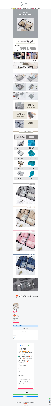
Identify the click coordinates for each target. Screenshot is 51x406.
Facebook (22, 345)
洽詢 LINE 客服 (25, 394)
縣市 (18, 373)
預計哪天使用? (23, 381)
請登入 (17, 325)
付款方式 (19, 364)
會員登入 (25, 344)
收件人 (20, 369)
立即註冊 (17, 326)
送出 (25, 388)
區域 (26, 373)
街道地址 (21, 375)
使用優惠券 (14, 337)
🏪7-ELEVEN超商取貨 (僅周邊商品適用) (25, 362)
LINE (29, 345)
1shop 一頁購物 (26, 405)
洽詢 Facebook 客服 (26, 396)
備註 (21, 383)
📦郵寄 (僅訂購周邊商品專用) (22, 359)
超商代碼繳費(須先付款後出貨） (25, 366)
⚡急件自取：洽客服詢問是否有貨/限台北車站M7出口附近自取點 (25, 360)
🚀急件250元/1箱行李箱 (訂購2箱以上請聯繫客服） (25, 357)
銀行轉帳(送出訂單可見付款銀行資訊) (22, 365)
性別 (19, 377)
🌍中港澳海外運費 (25, 358)
